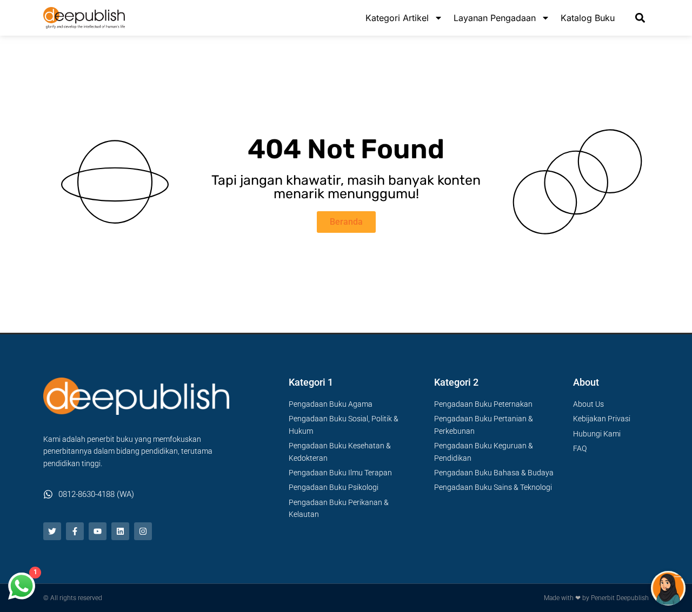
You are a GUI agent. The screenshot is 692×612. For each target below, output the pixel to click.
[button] (640, 18)
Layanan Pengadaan (495, 17)
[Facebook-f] (75, 531)
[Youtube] (98, 531)
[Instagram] (143, 531)
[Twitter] (52, 531)
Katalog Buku (588, 17)
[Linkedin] (120, 531)
